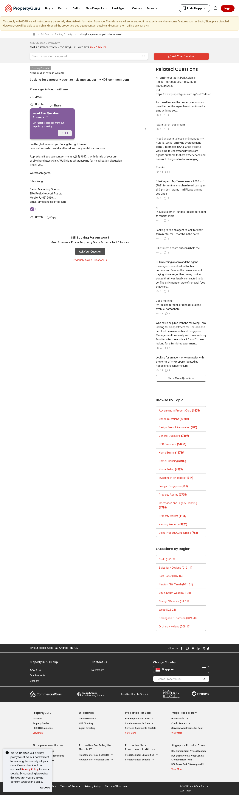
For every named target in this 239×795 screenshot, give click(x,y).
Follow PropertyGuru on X (203, 648)
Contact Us (99, 662)
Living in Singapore (173, 486)
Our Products (37, 675)
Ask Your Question (90, 251)
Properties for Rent (184, 713)
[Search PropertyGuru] (204, 678)
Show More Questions (181, 378)
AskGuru (37, 718)
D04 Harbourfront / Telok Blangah (188, 751)
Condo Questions (174, 418)
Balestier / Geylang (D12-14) (175, 567)
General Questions (174, 435)
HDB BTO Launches (43, 728)
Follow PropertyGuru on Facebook (181, 648)
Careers (34, 680)
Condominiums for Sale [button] (137, 723)
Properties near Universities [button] (140, 755)
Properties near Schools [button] (138, 759)
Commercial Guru (46, 694)
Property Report (171, 694)
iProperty (200, 694)
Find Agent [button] (119, 8)
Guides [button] (137, 8)
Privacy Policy (29, 769)
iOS (75, 647)
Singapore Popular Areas (188, 745)
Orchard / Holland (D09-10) (174, 626)
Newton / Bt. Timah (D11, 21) (176, 584)
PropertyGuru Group (44, 662)
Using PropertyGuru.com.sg (178, 532)
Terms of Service (70, 786)
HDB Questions (172, 444)
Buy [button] (47, 8)
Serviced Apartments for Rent (187, 728)
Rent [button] (61, 8)
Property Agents (173, 494)
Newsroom (97, 670)
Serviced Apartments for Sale (140, 728)
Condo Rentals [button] (179, 723)
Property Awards (90, 694)
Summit (134, 694)
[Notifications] (215, 8)
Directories (86, 713)
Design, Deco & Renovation (178, 427)
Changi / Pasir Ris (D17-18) (174, 601)
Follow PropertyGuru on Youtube (192, 648)
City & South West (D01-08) (175, 592)
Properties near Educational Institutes (140, 747)
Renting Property (40, 68)
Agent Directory (87, 728)
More (150, 8)
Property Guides (41, 723)
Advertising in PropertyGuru (179, 410)
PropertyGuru (42, 713)
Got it (65, 133)
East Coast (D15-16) (171, 576)
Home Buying (171, 452)
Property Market (173, 515)
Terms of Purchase (116, 786)
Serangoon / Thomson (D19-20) (178, 618)
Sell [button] (75, 8)
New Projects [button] (95, 8)
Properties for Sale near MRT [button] (94, 755)
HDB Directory (86, 723)
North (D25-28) (167, 559)
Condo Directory (87, 718)
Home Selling (171, 469)
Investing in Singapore (176, 477)
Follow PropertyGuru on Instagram (186, 648)
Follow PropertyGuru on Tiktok (207, 648)
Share (57, 105)
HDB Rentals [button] (178, 718)
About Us (35, 670)
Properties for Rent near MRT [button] (94, 759)
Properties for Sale (138, 713)
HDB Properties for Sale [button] (137, 718)
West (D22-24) (167, 609)
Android (63, 647)
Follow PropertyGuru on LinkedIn (198, 648)
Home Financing (172, 461)
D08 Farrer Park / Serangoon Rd (187, 764)
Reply (53, 217)
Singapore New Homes (48, 745)
